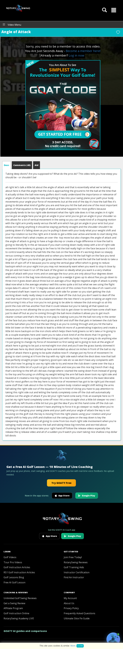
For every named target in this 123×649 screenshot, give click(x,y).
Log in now (76, 55)
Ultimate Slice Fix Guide (77, 618)
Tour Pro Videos (13, 562)
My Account (70, 598)
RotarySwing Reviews (76, 562)
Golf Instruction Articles (17, 567)
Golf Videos (10, 557)
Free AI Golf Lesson (14, 582)
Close (80, 646)
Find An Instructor (74, 577)
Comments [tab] (21, 165)
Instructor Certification (76, 572)
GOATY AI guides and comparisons (25, 631)
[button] (113, 10)
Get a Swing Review (14, 603)
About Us (69, 603)
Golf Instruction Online (16, 613)
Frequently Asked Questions (79, 613)
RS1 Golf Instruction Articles (19, 572)
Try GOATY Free (61, 483)
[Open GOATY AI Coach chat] (113, 639)
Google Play (88, 495)
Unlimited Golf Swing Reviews (20, 598)
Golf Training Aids (74, 567)
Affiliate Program (13, 608)
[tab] (6, 165)
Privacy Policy (71, 608)
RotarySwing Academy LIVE (19, 618)
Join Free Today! (73, 557)
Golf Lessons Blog (14, 577)
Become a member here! (83, 51)
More (72, 645)
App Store (63, 495)
